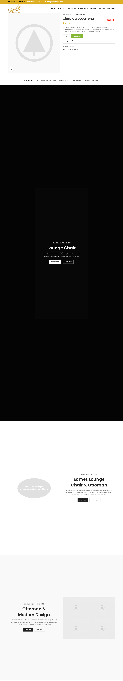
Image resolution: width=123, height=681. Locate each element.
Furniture (69, 14)
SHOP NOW (82, 500)
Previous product (111, 14)
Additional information (46, 81)
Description (29, 81)
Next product (114, 14)
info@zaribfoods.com (55, 2)
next (36, 502)
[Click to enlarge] (11, 69)
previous (32, 502)
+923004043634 (35, 2)
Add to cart (77, 36)
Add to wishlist (78, 41)
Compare (67, 41)
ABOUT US (28, 629)
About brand (76, 81)
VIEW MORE (68, 262)
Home (64, 14)
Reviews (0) (63, 81)
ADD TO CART (55, 262)
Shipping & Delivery (91, 81)
